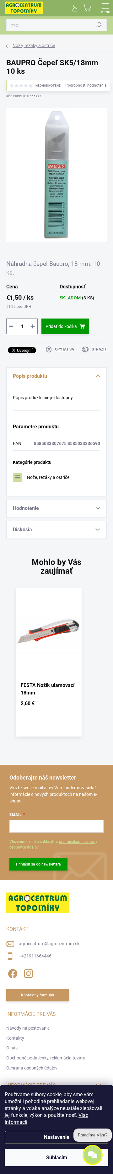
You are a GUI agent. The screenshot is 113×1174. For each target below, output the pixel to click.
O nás (12, 1047)
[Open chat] (93, 1155)
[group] (56, 665)
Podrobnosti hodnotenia (86, 85)
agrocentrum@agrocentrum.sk (49, 943)
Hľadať (99, 25)
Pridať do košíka (61, 326)
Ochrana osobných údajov (31, 1067)
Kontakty (15, 1038)
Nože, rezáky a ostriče (48, 477)
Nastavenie (56, 1137)
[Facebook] (11, 972)
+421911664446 (35, 955)
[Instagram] (27, 972)
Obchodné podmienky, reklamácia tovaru (45, 1057)
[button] (49, 705)
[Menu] (105, 8)
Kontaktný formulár (37, 995)
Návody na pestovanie (28, 1028)
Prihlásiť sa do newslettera (38, 864)
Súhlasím (56, 1158)
